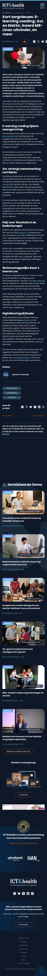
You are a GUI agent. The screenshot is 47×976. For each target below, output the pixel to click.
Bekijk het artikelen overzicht (18, 751)
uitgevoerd (27, 320)
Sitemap (23, 956)
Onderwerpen (23, 945)
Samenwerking (11, 393)
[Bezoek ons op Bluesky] (19, 893)
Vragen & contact (23, 938)
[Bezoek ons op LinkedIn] (28, 893)
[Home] (3, 12)
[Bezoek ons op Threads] (14, 893)
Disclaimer (23, 952)
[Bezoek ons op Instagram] (32, 893)
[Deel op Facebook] (35, 407)
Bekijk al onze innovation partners (23, 843)
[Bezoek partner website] (9, 858)
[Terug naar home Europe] (13, 6)
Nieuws (7, 12)
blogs (7, 360)
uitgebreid (40, 281)
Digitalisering (11, 388)
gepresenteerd (8, 136)
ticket (6, 434)
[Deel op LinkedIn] (39, 407)
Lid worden (23, 794)
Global (23, 960)
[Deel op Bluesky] (42, 41)
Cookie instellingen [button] (24, 963)
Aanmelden (23, 924)
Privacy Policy (23, 949)
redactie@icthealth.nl (22, 357)
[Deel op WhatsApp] (43, 407)
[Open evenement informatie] (41, 970)
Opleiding (12, 397)
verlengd (6, 184)
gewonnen (22, 232)
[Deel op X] (38, 41)
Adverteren (23, 942)
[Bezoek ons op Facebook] (23, 893)
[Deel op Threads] (34, 41)
